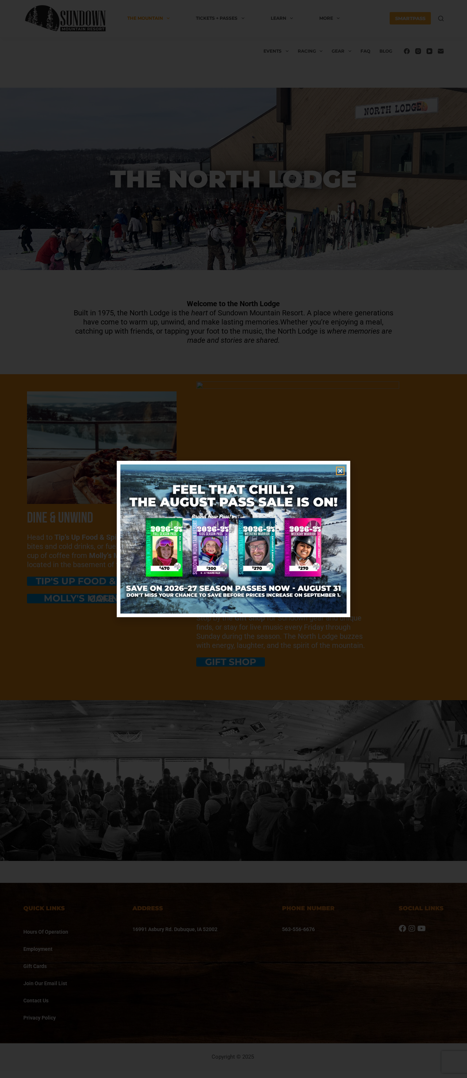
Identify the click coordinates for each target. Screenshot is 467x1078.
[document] (233, 539)
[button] (340, 471)
